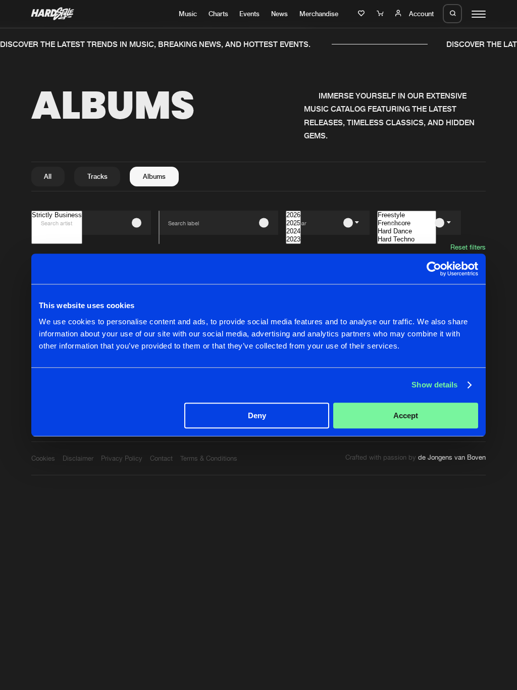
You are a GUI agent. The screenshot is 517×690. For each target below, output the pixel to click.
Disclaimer (78, 458)
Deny (257, 415)
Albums (154, 176)
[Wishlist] (362, 14)
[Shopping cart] (381, 14)
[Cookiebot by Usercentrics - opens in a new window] (434, 268)
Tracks (97, 176)
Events (249, 14)
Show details (434, 384)
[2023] (293, 239)
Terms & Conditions (208, 458)
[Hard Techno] (407, 239)
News (279, 14)
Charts (218, 14)
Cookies (43, 458)
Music (188, 14)
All (47, 176)
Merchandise (318, 14)
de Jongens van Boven (452, 457)
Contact (161, 458)
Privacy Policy (121, 458)
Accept (405, 415)
